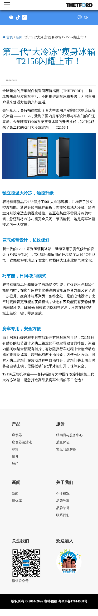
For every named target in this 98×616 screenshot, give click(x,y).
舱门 (15, 463)
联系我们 (62, 515)
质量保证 (62, 442)
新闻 (15, 493)
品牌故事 (62, 501)
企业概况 (62, 493)
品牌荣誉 (62, 508)
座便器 (17, 435)
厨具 (15, 456)
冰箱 (15, 449)
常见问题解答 (66, 449)
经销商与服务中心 (69, 435)
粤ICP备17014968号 (72, 601)
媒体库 (17, 501)
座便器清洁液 (22, 442)
